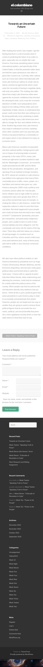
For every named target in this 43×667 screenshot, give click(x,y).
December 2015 (15, 525)
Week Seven (13, 587)
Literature (13, 38)
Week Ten (12, 595)
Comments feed (15, 634)
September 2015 (15, 537)
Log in (11, 626)
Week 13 (12, 560)
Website (5, 393)
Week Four (13, 575)
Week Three (13, 599)
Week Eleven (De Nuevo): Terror (21, 451)
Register (12, 622)
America (12, 36)
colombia (27, 36)
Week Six (12, 591)
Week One (13, 583)
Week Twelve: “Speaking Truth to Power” (20, 336)
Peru (27, 38)
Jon (10, 493)
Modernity (21, 38)
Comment (6, 364)
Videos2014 (13, 556)
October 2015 (14, 533)
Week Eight (13, 564)
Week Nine (13, 579)
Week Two (13, 606)
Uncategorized (14, 552)
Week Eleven (14, 568)
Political (33, 38)
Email (5, 387)
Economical (35, 36)
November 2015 (15, 529)
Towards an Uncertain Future (19, 441)
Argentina (19, 36)
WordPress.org (14, 637)
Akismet (13, 659)
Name (5, 381)
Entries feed (13, 630)
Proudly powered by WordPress (21, 654)
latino (7, 38)
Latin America (29, 33)
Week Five (13, 572)
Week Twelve (14, 602)
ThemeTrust (25, 652)
